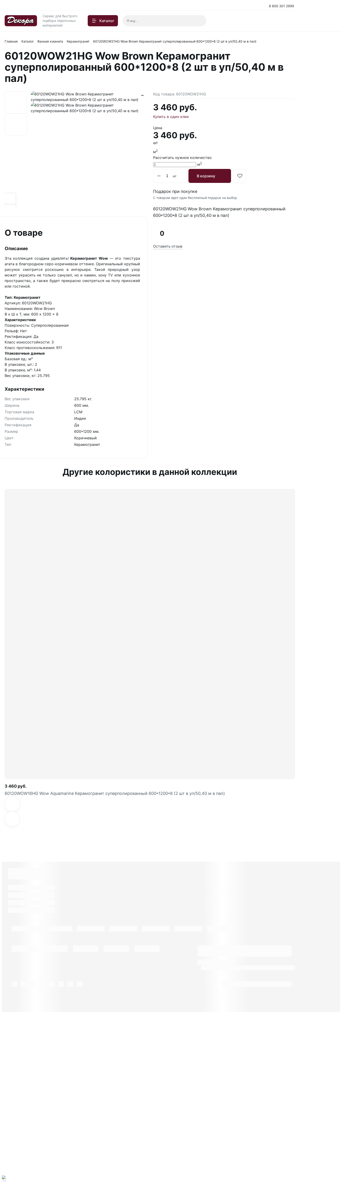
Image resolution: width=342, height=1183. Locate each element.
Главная (11, 41)
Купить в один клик (171, 116)
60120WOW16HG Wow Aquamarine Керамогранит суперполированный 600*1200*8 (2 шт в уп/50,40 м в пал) (115, 793)
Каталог (27, 41)
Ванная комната (50, 41)
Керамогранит (78, 41)
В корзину (206, 176)
